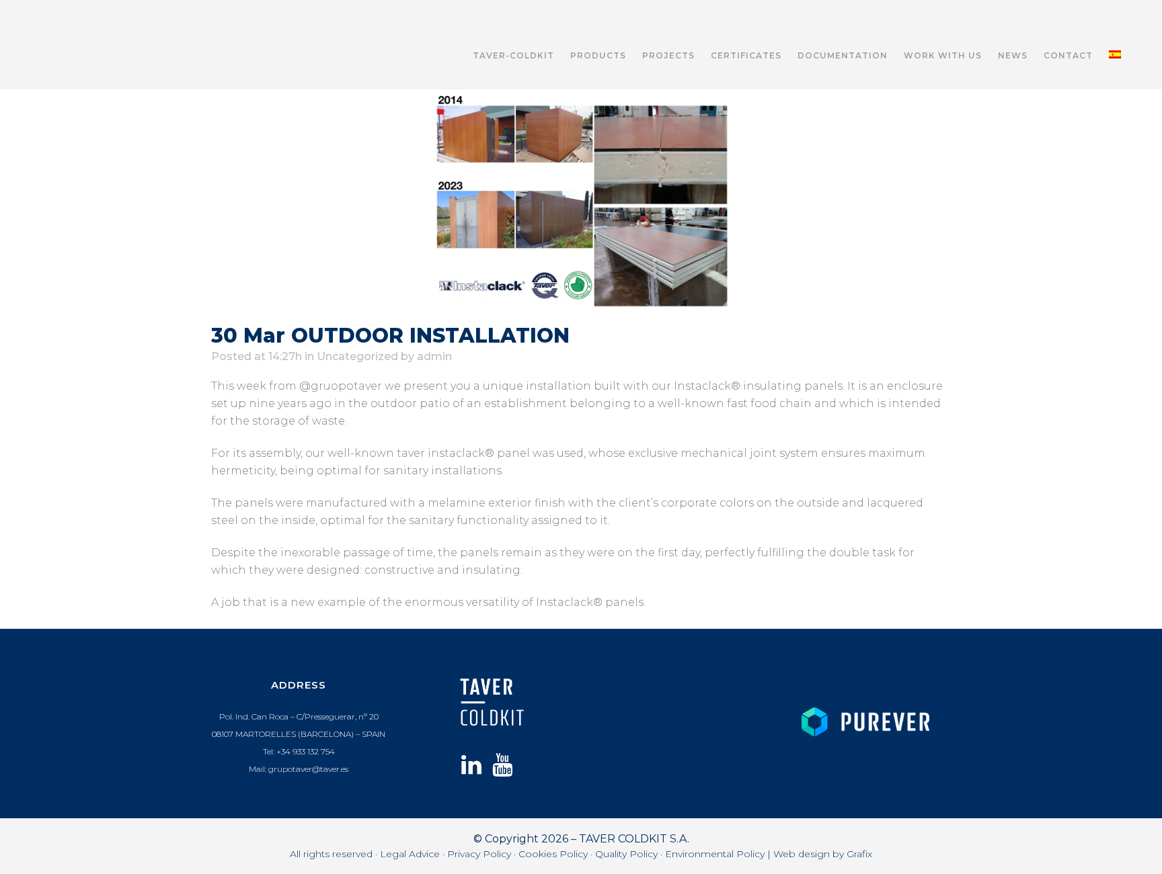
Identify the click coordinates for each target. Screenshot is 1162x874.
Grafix (859, 854)
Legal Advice (410, 854)
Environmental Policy (715, 854)
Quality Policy (626, 854)
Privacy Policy (479, 854)
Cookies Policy (553, 854)
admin (434, 356)
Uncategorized (357, 356)
